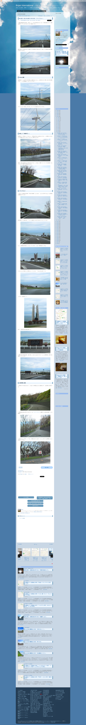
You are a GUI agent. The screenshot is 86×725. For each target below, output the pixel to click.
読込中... (57, 69)
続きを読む (47, 467)
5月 (58, 127)
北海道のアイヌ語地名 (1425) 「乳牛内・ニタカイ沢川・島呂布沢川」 (64, 290)
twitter (34, 721)
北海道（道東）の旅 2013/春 (35, 703)
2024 (57, 113)
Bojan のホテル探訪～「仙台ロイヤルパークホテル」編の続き (62, 348)
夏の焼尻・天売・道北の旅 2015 (35, 698)
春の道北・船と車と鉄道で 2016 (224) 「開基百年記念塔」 (62, 196)
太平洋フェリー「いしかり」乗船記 (24, 706)
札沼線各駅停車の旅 (46, 703)
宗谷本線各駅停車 (46, 699)
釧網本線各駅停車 (46, 692)
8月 (58, 123)
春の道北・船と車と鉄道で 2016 (31, 20)
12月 (58, 117)
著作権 (40, 721)
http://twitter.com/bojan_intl (62, 40)
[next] (52, 556)
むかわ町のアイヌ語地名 (28, 603)
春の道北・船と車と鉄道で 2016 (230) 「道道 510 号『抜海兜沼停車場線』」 (62, 168)
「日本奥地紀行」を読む (60, 696)
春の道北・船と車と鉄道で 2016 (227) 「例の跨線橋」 (62, 177)
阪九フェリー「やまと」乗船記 (23, 699)
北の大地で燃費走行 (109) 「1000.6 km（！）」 (35, 629)
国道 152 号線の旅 (33, 711)
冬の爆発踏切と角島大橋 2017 (35, 692)
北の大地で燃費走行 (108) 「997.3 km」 (33, 641)
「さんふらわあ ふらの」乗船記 (23, 709)
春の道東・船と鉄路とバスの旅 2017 (36, 695)
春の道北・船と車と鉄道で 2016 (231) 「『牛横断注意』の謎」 (62, 165)
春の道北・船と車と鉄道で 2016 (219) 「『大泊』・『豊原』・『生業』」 (62, 217)
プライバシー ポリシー (46, 721)
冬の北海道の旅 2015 (34, 700)
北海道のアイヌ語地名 (21, 691)
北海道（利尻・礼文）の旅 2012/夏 (36, 704)
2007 (57, 241)
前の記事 (20, 467)
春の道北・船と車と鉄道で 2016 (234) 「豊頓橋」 (62, 146)
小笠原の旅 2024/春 (33, 690)
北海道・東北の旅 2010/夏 (34, 708)
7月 (58, 124)
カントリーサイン (27, 651)
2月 (58, 131)
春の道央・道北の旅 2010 (34, 709)
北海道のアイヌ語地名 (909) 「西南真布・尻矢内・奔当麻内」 (62, 180)
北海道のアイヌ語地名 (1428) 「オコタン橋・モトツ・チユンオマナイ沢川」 (64, 249)
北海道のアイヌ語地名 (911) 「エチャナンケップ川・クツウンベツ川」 (62, 158)
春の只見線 (45, 713)
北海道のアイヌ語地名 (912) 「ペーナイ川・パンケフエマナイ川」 (62, 140)
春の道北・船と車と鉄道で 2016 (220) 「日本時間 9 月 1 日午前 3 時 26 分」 (62, 214)
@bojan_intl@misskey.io (38, 511)
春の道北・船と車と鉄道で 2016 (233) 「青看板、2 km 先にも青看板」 (62, 152)
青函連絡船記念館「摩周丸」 (48, 709)
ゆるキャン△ (59, 721)
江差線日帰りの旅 (46, 700)
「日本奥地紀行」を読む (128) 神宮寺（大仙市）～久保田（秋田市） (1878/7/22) (62, 186)
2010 (57, 237)
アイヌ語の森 (26, 580)
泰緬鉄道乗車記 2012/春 (60, 690)
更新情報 (36, 721)
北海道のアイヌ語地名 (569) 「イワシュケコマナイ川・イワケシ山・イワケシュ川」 (64, 267)
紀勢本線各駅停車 (46, 698)
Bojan (63, 31)
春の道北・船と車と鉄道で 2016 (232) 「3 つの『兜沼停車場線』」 (62, 155)
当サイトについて (26, 11)
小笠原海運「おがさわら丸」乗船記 (24, 694)
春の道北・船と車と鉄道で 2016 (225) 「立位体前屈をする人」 (62, 192)
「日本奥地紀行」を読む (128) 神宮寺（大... (44, 15)
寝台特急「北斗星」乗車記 (47, 707)
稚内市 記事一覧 (35, 505)
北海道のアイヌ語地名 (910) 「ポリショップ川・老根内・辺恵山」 (62, 161)
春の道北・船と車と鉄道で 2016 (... (25, 15)
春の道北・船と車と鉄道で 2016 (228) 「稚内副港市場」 (62, 174)
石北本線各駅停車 (46, 691)
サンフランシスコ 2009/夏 (60, 692)
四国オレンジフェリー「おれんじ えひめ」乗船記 (22, 698)
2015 (57, 230)
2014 (57, 231)
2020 (57, 223)
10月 (58, 120)
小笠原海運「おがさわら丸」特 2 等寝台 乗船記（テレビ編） (64, 278)
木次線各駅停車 (45, 694)
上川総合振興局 (26, 627)
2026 (57, 110)
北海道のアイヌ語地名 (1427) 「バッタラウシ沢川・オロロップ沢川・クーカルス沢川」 (64, 261)
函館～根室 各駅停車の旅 (47, 708)
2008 (57, 240)
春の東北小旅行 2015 (34, 699)
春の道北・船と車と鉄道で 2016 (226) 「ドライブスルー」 (62, 189)
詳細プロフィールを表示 (60, 41)
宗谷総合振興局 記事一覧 (35, 500)
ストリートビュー (36, 412)
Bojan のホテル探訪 (59, 695)
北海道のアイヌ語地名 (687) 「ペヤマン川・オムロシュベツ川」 (62, 322)
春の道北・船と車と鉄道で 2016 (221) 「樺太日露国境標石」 (62, 211)
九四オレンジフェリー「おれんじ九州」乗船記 (22, 696)
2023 (57, 114)
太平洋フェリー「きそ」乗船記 (23, 708)
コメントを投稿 (22, 518)
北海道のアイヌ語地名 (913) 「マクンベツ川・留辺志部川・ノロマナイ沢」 (62, 137)
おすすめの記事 (26, 592)
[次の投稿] (49, 498)
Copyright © (20, 471)
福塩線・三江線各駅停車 (47, 696)
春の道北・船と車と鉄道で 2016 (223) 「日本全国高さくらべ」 (62, 199)
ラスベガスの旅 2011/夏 (60, 691)
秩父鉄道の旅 (45, 715)
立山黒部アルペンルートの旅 (48, 716)
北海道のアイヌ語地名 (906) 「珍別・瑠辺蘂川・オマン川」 (62, 204)
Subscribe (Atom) (53, 721)
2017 (57, 227)
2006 (57, 243)
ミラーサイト (47, 722)
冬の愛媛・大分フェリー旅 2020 (35, 691)
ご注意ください (35, 11)
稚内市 (39, 20)
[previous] (19, 556)
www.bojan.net (20, 470)
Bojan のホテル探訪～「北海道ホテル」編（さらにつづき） (62, 376)
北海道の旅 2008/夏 (33, 712)
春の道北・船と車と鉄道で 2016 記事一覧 (35, 503)
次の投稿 (50, 544)
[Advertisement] (35, 487)
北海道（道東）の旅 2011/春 (35, 707)
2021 (57, 221)
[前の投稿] (24, 497)
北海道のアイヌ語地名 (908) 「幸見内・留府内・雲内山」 (62, 183)
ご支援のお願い (53, 722)
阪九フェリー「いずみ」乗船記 (23, 703)
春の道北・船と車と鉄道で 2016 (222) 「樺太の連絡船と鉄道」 (62, 208)
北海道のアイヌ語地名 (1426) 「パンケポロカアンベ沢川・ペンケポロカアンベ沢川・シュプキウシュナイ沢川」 (64, 273)
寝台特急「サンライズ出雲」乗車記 (49, 695)
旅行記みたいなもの (59, 698)
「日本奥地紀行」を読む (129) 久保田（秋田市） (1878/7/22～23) (62, 149)
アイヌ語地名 (42, 11)
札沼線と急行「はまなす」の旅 (48, 704)
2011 (57, 236)
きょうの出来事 (58, 699)
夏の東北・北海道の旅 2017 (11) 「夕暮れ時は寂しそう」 (37, 570)
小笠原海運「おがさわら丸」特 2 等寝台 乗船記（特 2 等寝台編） (64, 301)
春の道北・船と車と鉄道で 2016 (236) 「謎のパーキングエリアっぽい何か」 (62, 134)
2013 (57, 233)
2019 (57, 224)
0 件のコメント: (31, 474)
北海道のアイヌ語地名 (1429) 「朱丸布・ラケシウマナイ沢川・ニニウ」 (64, 296)
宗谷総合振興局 (23, 20)
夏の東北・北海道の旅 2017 (28, 568)
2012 (57, 234)
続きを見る (45, 589)
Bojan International (25, 5)
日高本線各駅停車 (46, 690)
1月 (58, 220)
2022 (57, 116)
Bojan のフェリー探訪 (21, 692)
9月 (58, 121)
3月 (58, 130)
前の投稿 (26, 497)
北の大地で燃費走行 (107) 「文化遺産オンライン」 (35, 653)
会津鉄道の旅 (45, 712)
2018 (57, 226)
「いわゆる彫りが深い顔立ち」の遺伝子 (64, 255)
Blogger (43, 722)
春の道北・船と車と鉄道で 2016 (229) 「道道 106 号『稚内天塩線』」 (62, 171)
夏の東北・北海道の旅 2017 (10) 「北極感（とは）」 (36, 616)
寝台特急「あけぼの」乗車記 (48, 711)
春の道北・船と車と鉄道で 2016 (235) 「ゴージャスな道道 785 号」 (62, 143)
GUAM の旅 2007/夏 (59, 694)
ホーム (19, 11)
